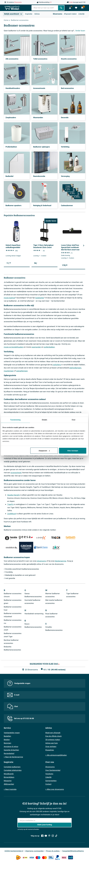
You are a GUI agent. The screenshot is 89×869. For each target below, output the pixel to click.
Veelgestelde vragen (22, 683)
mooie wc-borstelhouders (13, 347)
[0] (76, 8)
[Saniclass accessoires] (41, 547)
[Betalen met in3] (70, 857)
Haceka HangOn (13, 495)
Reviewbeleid (9, 753)
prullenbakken (49, 347)
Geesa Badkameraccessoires (33, 595)
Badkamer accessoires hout (12, 608)
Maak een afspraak (52, 732)
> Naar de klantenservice (13, 757)
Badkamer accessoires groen (12, 602)
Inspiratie (28, 14)
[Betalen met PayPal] (57, 857)
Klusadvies (49, 750)
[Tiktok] (56, 835)
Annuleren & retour (11, 746)
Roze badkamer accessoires (51, 615)
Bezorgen (7, 743)
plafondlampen (75, 368)
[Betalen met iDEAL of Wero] (25, 857)
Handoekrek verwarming (34, 613)
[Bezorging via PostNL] (18, 857)
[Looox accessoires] (41, 537)
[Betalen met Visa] (31, 857)
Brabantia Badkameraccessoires (12, 648)
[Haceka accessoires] (11, 537)
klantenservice (60, 561)
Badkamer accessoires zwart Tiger (12, 635)
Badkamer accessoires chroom (12, 595)
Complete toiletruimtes (12, 770)
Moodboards (9, 774)
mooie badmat (9, 298)
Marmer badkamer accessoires (52, 595)
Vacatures (49, 774)
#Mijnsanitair (9, 784)
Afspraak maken (70, 14)
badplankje (39, 298)
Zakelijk (81, 14)
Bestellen (7, 736)
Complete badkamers (12, 767)
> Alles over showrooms (54, 789)
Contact (48, 784)
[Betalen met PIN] (51, 857)
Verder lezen (80, 30)
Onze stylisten (50, 746)
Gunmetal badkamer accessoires (32, 602)
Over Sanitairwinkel (52, 770)
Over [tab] (73, 420)
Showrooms (57, 14)
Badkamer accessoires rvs (12, 622)
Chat (16, 706)
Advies (37, 14)
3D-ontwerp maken (52, 739)
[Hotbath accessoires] (70, 537)
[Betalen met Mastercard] (44, 857)
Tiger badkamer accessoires (72, 595)
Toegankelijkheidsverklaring (73, 851)
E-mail (16, 695)
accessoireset (16, 472)
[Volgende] (83, 245)
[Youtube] (45, 835)
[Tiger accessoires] (56, 537)
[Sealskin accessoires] (11, 547)
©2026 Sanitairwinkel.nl (14, 851)
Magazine (8, 780)
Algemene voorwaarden (34, 851)
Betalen (7, 739)
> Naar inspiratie (10, 789)
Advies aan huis (51, 743)
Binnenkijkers (9, 777)
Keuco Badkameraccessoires (33, 625)
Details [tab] (44, 420)
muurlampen (9, 371)
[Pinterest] (49, 835)
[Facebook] (42, 835)
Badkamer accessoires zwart (12, 628)
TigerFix (10, 504)
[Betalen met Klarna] (64, 857)
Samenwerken (51, 780)
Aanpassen (43, 450)
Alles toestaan (72, 450)
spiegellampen (22, 371)
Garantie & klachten (11, 750)
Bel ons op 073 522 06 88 (24, 718)
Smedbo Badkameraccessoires (54, 628)
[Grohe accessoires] (26, 547)
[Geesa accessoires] (26, 537)
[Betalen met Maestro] (38, 857)
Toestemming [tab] (15, 420)
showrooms (41, 561)
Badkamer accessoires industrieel (12, 615)
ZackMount (11, 513)
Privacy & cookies (53, 851)
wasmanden (36, 347)
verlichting (57, 364)
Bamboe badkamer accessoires (11, 642)
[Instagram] (52, 835)
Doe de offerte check (53, 736)
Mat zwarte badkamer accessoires (53, 602)
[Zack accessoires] (56, 547)
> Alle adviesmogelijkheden (56, 755)
